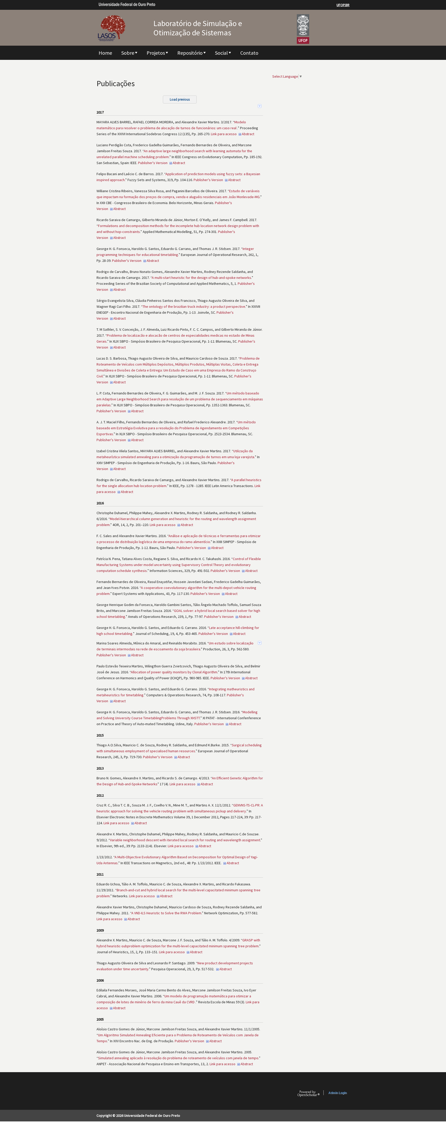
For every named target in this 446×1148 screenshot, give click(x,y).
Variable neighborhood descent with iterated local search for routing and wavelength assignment (185, 840)
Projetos (156, 53)
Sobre (127, 53)
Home (105, 53)
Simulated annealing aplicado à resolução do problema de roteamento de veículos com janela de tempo (178, 1058)
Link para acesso (224, 134)
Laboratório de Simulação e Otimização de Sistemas (197, 27)
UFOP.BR (343, 5)
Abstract (248, 134)
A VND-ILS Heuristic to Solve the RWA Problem (166, 913)
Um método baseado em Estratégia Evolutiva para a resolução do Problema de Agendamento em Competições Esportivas (176, 428)
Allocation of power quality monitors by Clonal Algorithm (174, 672)
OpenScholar (309, 1093)
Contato (249, 53)
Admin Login (337, 1093)
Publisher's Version (153, 162)
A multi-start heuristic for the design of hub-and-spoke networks (201, 277)
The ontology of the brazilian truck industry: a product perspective (193, 306)
